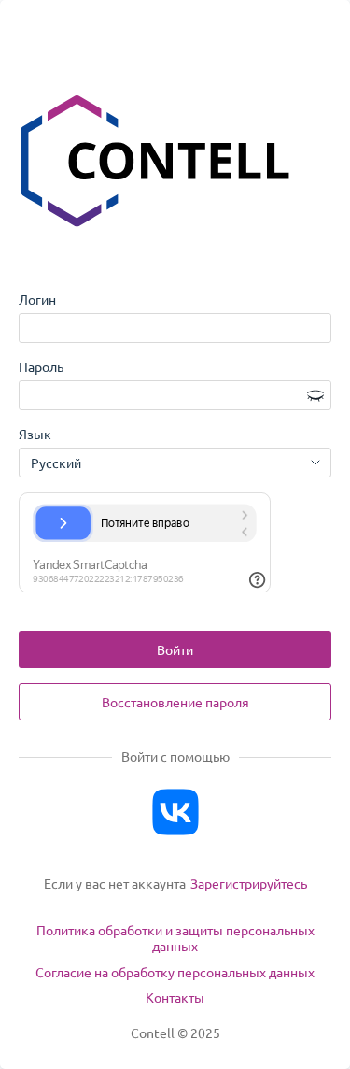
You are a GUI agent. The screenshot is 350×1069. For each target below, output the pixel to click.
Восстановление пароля (175, 701)
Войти (175, 649)
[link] (248, 884)
